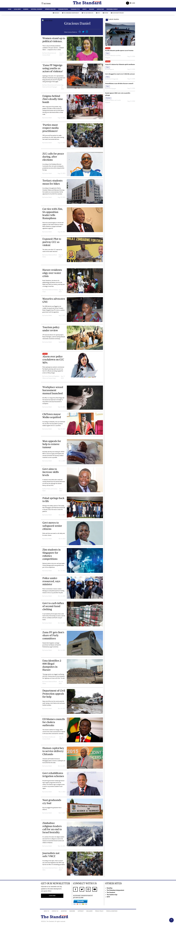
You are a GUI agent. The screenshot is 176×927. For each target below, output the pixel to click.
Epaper (106, 13)
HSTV (98, 13)
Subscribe (72, 911)
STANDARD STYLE (75, 9)
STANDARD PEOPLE (63, 9)
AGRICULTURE (100, 9)
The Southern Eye (88, 13)
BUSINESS (25, 9)
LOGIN (133, 3)
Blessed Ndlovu (110, 100)
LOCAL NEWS (17, 9)
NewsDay (56, 13)
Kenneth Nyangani (52, 87)
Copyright (81, 911)
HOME (9, 9)
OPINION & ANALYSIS (50, 9)
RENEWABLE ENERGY (112, 9)
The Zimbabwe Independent (71, 13)
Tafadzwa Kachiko (48, 737)
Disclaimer (89, 911)
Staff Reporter (110, 69)
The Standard (111, 892)
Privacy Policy (99, 911)
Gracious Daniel (46, 55)
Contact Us (55, 911)
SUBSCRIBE (52, 895)
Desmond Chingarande (112, 79)
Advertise (64, 911)
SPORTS (84, 9)
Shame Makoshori (111, 55)
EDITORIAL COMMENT (36, 9)
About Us (46, 911)
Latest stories (113, 19)
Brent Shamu (47, 489)
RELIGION (91, 9)
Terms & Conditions (111, 911)
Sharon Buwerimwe (49, 53)
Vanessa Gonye (52, 378)
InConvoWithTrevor (118, 13)
